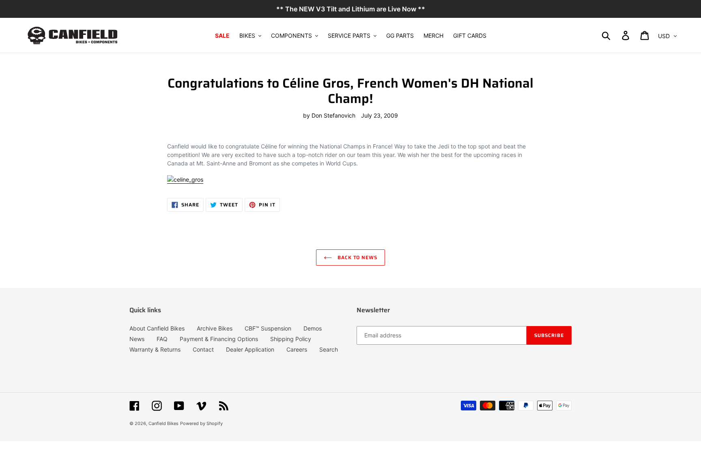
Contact (203, 349)
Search (328, 349)
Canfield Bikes (163, 423)
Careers (296, 349)
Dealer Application (250, 349)
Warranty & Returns (155, 349)
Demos (312, 328)
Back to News (356, 257)
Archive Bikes (214, 328)
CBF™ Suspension (268, 328)
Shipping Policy (290, 338)
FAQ (162, 338)
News (136, 338)
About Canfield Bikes (157, 328)
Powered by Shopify (201, 423)
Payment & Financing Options (219, 338)
